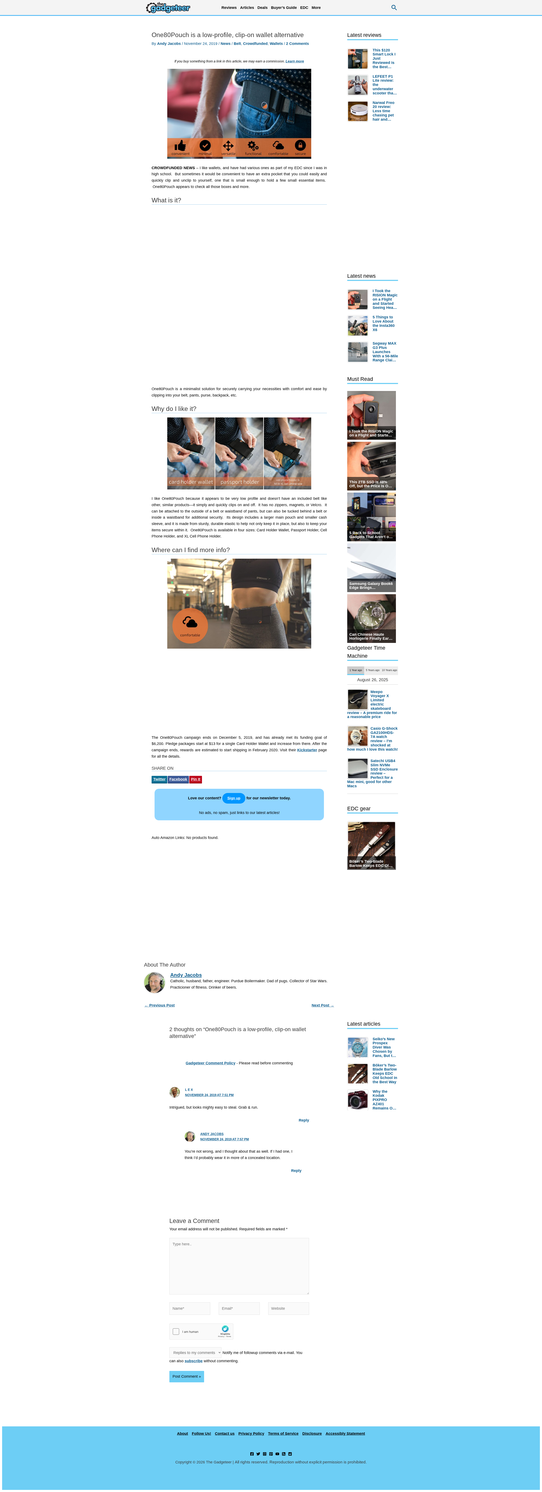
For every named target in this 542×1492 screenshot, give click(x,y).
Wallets (276, 43)
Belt (237, 43)
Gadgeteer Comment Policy (210, 1063)
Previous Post (159, 1005)
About (182, 1433)
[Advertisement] (239, 348)
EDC (304, 8)
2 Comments (297, 43)
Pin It (195, 779)
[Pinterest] (271, 1454)
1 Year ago (356, 670)
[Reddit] (290, 1454)
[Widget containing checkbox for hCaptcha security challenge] (201, 1331)
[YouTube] (277, 1454)
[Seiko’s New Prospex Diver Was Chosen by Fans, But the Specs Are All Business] (359, 1047)
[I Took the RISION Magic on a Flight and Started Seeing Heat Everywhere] (359, 299)
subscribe (194, 1361)
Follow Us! (201, 1433)
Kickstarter (307, 750)
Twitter (159, 779)
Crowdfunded (255, 43)
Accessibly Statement (345, 1433)
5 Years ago (373, 670)
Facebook (178, 779)
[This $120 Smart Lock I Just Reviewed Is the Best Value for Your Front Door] (359, 58)
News (226, 43)
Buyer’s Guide (284, 8)
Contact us (225, 1433)
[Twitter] (258, 1454)
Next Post (323, 1005)
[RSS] (284, 1454)
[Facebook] (252, 1454)
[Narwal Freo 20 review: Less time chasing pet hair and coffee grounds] (359, 111)
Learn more (295, 61)
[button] (394, 7)
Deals (262, 8)
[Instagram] (265, 1454)
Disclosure (312, 1433)
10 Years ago (389, 670)
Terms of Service (283, 1433)
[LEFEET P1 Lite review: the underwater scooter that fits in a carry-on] (359, 85)
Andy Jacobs (212, 1134)
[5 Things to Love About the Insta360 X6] (359, 325)
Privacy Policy (251, 1433)
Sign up (233, 798)
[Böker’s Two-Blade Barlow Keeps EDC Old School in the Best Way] (359, 1073)
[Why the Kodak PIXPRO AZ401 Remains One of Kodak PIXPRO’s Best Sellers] (359, 1100)
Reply (304, 1120)
